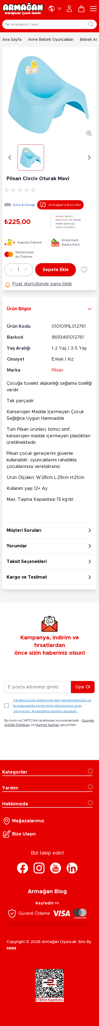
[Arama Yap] (90, 24)
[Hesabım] (69, 9)
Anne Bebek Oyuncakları (50, 40)
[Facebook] (22, 868)
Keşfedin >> (47, 903)
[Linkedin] (72, 868)
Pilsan (57, 370)
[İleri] (89, 157)
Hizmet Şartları (47, 724)
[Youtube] (55, 868)
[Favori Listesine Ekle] (84, 270)
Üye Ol (82, 687)
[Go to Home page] (22, 8)
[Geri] (9, 157)
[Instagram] (39, 868)
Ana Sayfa (11, 40)
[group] (20, 190)
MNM (11, 948)
